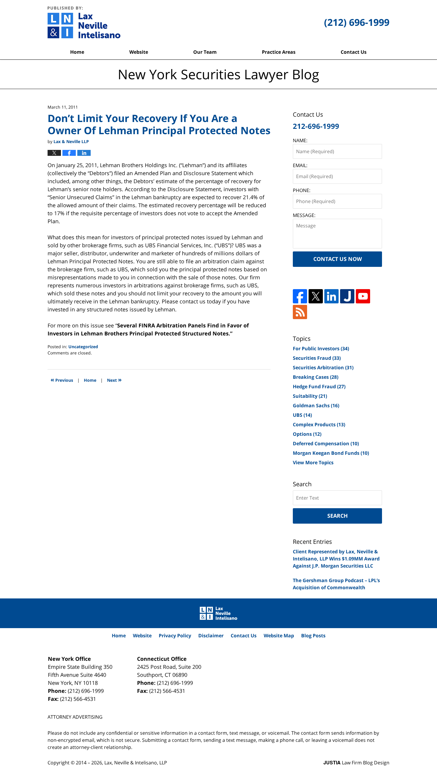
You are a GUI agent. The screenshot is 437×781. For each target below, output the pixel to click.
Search (337, 515)
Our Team (205, 52)
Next (114, 380)
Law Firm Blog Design (356, 762)
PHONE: (301, 190)
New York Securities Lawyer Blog (84, 22)
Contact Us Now (337, 258)
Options (307, 434)
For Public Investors (321, 348)
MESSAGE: (304, 215)
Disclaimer (211, 635)
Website (138, 52)
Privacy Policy (175, 635)
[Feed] (300, 312)
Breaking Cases (315, 377)
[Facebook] (300, 296)
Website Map (279, 635)
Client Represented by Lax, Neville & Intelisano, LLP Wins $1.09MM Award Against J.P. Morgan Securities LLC (336, 558)
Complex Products (319, 424)
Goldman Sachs (316, 405)
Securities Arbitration (323, 367)
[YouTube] (363, 296)
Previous (62, 380)
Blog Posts (313, 635)
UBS (302, 415)
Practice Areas (278, 52)
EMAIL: (300, 165)
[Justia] (347, 296)
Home (77, 52)
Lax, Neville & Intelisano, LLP (135, 762)
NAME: (300, 140)
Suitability (310, 396)
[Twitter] (316, 296)
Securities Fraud (317, 358)
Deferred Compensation (326, 443)
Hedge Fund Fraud (319, 386)
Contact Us (354, 52)
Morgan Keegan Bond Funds (331, 453)
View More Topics (313, 462)
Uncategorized (83, 346)
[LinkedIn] (331, 296)
